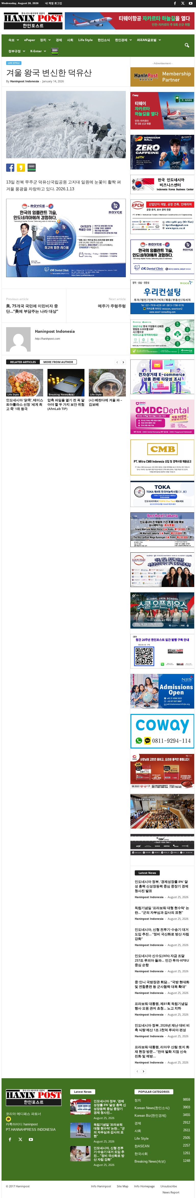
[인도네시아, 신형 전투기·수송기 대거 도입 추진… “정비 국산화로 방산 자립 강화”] (80, 1153)
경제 (59, 40)
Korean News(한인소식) (151, 1108)
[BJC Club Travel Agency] (162, 529)
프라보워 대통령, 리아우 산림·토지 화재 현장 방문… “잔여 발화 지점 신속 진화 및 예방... (162, 1051)
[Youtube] (191, 3)
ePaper (29, 40)
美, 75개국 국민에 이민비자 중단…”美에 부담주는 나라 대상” (32, 308)
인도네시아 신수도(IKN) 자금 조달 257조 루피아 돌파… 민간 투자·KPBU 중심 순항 (162, 960)
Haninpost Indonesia (24, 81)
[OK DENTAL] (162, 256)
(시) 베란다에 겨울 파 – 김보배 (105, 402)
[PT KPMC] (162, 216)
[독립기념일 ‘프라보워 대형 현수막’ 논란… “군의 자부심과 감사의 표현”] (80, 1130)
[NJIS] (162, 691)
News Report (171, 1192)
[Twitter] (183, 3)
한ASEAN (141, 1146)
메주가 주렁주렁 (112, 305)
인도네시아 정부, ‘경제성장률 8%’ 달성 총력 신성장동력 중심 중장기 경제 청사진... (110, 1107)
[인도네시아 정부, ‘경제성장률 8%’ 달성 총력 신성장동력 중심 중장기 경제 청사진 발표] (80, 1106)
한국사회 (141, 1154)
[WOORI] (162, 296)
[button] (186, 45)
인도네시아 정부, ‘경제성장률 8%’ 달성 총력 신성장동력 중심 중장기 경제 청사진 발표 (161, 886)
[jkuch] (162, 811)
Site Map (122, 1186)
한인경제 (121, 40)
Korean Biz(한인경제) (150, 1115)
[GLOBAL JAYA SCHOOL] (162, 610)
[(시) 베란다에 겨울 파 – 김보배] (107, 382)
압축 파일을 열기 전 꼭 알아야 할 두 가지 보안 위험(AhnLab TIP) (65, 404)
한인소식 (104, 40)
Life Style (85, 40)
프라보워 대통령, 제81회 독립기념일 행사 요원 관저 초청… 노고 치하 (161, 1005)
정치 (43, 40)
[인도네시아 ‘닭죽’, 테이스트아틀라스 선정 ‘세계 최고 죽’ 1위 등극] (24, 382)
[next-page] (123, 362)
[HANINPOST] (162, 651)
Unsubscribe (169, 1186)
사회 (70, 40)
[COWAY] (162, 731)
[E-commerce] (162, 377)
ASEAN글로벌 (146, 40)
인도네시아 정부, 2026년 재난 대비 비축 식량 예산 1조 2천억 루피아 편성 (162, 1027)
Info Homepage (144, 1186)
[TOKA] (162, 494)
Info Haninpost (101, 1186)
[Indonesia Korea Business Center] (162, 184)
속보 (11, 40)
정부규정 (14, 51)
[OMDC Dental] (162, 417)
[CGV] (162, 844)
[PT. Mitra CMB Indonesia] (162, 457)
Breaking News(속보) (61, 394)
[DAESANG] (162, 771)
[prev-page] (117, 362)
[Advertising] (66, 238)
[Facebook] (175, 3)
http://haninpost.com (47, 338)
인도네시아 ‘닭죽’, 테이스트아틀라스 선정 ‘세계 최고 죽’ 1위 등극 (24, 404)
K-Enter (36, 51)
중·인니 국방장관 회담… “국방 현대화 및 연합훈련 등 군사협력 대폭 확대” (162, 984)
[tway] (162, 110)
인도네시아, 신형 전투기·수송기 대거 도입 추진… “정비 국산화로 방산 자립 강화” (162, 934)
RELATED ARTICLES (23, 362)
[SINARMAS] (162, 569)
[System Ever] (162, 337)
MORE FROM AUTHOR (58, 362)
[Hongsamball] (162, 152)
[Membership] (162, 77)
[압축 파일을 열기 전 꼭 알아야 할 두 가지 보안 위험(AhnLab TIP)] (65, 382)
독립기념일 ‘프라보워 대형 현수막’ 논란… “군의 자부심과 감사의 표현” (162, 910)
